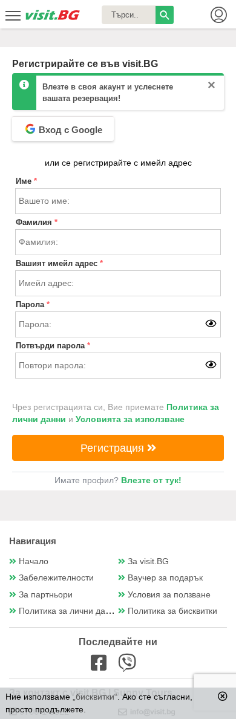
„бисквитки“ (95, 696)
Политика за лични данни (69, 611)
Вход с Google (69, 130)
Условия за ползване (169, 594)
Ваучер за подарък (165, 577)
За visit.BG (148, 561)
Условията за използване (130, 419)
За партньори (46, 594)
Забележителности (56, 577)
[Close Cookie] (222, 696)
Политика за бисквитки (172, 611)
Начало (33, 561)
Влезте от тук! (151, 480)
